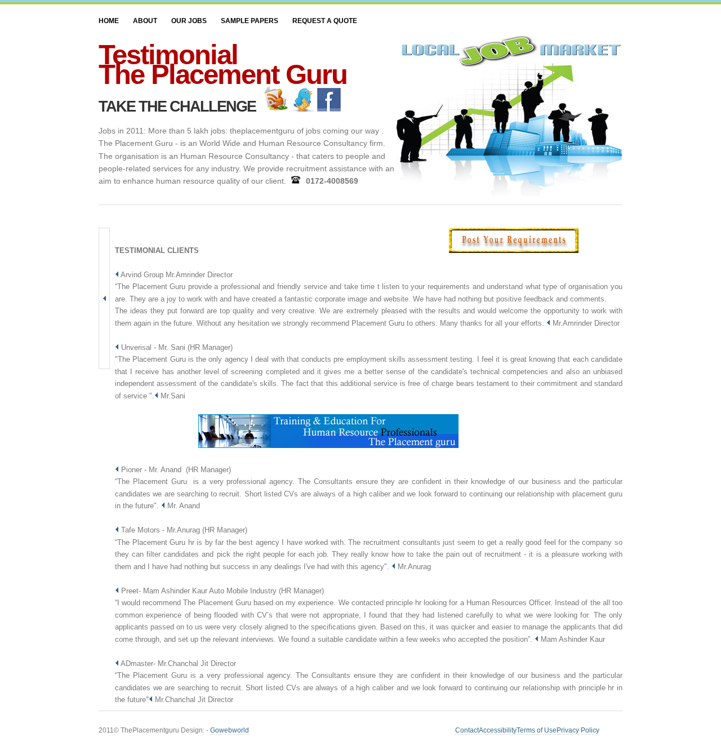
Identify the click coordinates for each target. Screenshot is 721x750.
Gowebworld (229, 730)
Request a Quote (324, 21)
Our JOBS (189, 21)
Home (109, 21)
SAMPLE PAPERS (249, 21)
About (145, 21)
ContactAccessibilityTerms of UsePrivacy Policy (527, 730)
